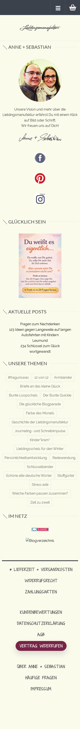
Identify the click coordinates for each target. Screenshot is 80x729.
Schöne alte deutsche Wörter (29, 476)
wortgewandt (40, 351)
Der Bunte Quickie (57, 395)
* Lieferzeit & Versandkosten (41, 569)
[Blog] (40, 540)
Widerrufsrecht (41, 580)
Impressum (41, 689)
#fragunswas (18, 377)
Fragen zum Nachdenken (40, 324)
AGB (41, 634)
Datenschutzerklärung (41, 623)
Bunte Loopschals (23, 395)
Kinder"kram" (40, 440)
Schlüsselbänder (40, 467)
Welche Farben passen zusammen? (40, 493)
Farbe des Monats (40, 413)
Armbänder (63, 377)
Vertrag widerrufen (41, 646)
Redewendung (64, 458)
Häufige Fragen (41, 677)
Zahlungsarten (41, 592)
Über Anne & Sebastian (41, 666)
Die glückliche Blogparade (40, 404)
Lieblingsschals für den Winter (40, 449)
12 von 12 (41, 377)
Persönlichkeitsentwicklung (25, 458)
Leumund (40, 341)
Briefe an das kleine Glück (40, 386)
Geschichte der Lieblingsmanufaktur (40, 422)
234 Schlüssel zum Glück (40, 346)
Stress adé (40, 485)
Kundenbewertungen (41, 612)
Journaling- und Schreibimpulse (40, 431)
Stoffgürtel (65, 476)
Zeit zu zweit (40, 502)
